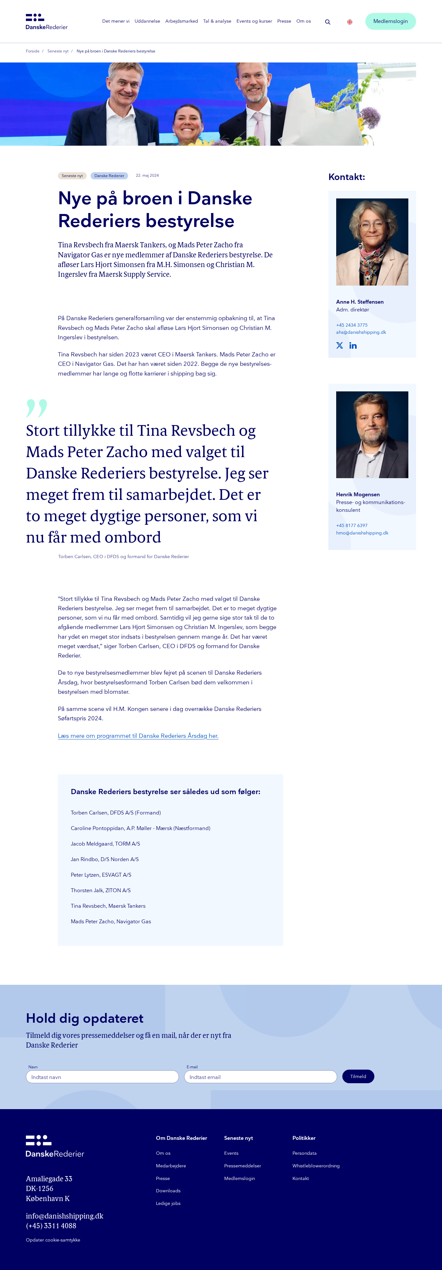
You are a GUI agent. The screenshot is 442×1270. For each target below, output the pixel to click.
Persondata (305, 1153)
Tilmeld (358, 1076)
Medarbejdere (171, 1166)
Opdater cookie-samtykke (53, 1240)
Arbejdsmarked (181, 21)
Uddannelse (147, 21)
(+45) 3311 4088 (51, 1226)
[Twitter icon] (340, 346)
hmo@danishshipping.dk (362, 533)
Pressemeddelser (242, 1166)
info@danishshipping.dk (64, 1216)
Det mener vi (115, 21)
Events (231, 1153)
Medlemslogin (390, 21)
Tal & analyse (217, 21)
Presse (284, 21)
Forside (32, 51)
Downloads (168, 1191)
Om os (303, 21)
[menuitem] (115, 21)
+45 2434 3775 (352, 325)
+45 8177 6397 (352, 525)
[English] (349, 22)
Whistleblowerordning (316, 1166)
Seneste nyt (58, 51)
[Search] (327, 22)
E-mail (192, 1067)
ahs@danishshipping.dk (361, 332)
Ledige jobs (168, 1203)
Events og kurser (254, 21)
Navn (33, 1067)
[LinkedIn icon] (353, 346)
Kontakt (301, 1178)
